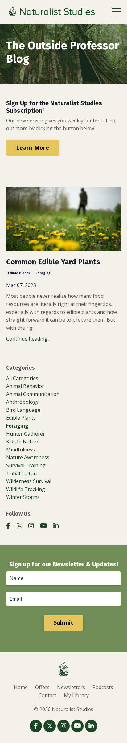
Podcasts (102, 687)
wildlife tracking (25, 489)
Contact (47, 695)
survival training (26, 465)
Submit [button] (64, 622)
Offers (42, 687)
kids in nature (22, 441)
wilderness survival (28, 481)
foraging (43, 273)
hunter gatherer (25, 433)
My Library (76, 695)
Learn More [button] (32, 147)
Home (21, 687)
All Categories (22, 378)
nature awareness (27, 457)
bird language (23, 410)
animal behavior (25, 386)
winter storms (23, 497)
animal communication (32, 394)
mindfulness (20, 449)
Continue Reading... (28, 338)
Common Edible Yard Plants (53, 261)
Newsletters (71, 687)
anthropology (22, 401)
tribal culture (22, 473)
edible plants (19, 273)
